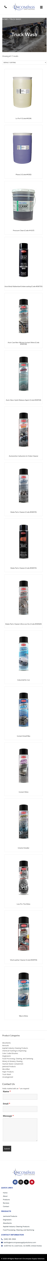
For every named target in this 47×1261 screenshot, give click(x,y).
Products (6, 1200)
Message (8, 1115)
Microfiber (6, 1069)
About (5, 1196)
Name (7, 1091)
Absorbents (6, 1043)
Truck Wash (6, 1074)
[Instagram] (20, 1182)
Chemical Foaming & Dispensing (14, 1051)
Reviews (6, 1203)
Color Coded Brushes (10, 1053)
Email (6, 1103)
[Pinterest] (31, 1182)
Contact (6, 1206)
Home (5, 19)
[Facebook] (15, 1182)
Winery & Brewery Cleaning (12, 1061)
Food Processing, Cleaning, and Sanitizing (17, 1058)
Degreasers (6, 1056)
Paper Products (8, 1072)
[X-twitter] (26, 1182)
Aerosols (5, 1045)
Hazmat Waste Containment (12, 1064)
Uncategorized (7, 1077)
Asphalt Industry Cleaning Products (15, 1048)
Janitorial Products (9, 1066)
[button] (41, 7)
